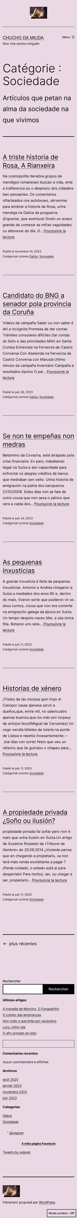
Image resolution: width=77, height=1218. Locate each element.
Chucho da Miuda (23, 37)
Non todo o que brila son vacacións (29, 1021)
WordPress (47, 1202)
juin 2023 (10, 1098)
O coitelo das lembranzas (22, 1015)
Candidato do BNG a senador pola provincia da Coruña (37, 303)
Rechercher (12, 981)
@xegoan (16, 1133)
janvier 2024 (12, 1086)
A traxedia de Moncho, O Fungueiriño (31, 1009)
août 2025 (10, 1079)
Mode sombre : (59, 1213)
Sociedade (46, 256)
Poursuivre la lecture (51, 504)
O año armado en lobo (20, 1033)
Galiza (33, 256)
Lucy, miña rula (14, 1027)
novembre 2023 (15, 1092)
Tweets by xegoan (17, 1152)
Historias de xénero (32, 688)
